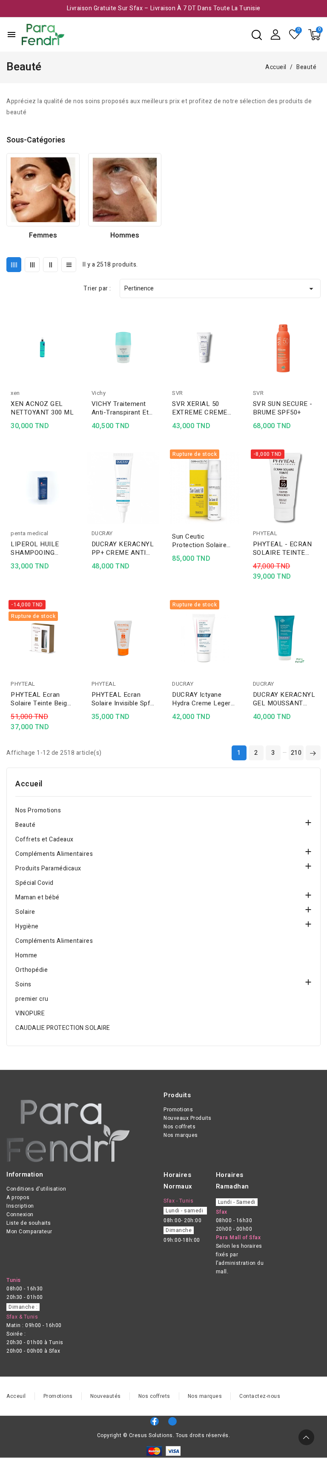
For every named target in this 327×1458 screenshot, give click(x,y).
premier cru (32, 998)
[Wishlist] (294, 34)
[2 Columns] (50, 265)
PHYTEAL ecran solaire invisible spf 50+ (121, 698)
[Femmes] (43, 189)
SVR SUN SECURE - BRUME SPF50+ (283, 408)
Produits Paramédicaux (48, 868)
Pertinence (220, 288)
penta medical (30, 533)
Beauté (25, 824)
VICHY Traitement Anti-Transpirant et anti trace (120, 408)
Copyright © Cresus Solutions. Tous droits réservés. (163, 1435)
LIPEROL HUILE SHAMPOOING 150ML (35, 548)
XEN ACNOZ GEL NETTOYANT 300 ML (42, 408)
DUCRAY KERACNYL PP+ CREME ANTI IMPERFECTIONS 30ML (123, 548)
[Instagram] (172, 1421)
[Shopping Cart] (314, 35)
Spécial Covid (34, 882)
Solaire (25, 911)
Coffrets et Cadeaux (44, 839)
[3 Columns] (32, 265)
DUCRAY (102, 533)
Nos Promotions (38, 810)
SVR (177, 393)
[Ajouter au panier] (76, 367)
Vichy (99, 393)
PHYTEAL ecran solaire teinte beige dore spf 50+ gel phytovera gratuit (41, 698)
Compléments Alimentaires (54, 853)
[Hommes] (124, 189)
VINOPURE (30, 1013)
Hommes (124, 235)
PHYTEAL (265, 533)
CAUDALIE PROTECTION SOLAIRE (62, 1027)
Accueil (29, 784)
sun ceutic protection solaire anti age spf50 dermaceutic (199, 540)
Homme (26, 955)
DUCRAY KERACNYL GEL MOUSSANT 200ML (284, 698)
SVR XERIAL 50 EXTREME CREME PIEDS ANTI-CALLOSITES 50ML (201, 408)
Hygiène (27, 926)
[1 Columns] (69, 265)
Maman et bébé (37, 897)
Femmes (43, 235)
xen (15, 393)
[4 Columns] (14, 265)
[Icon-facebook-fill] (154, 1421)
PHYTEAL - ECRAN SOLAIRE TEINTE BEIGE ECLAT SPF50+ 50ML (282, 548)
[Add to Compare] (76, 334)
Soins (23, 984)
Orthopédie (31, 969)
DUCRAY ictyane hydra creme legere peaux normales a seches (203, 698)
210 (296, 752)
